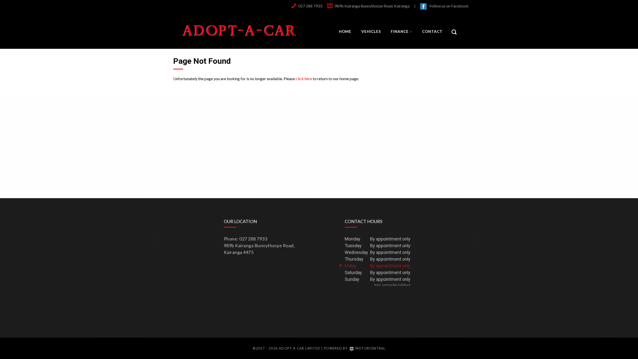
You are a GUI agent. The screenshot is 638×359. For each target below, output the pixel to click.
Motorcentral (370, 348)
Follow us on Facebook (449, 5)
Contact (432, 31)
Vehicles (371, 31)
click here (304, 78)
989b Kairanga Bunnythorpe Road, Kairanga (371, 5)
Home (345, 31)
